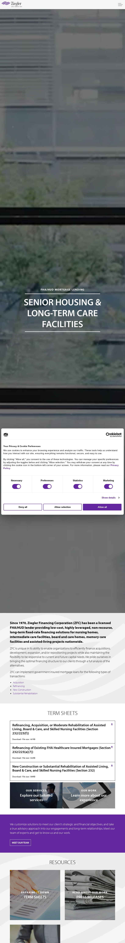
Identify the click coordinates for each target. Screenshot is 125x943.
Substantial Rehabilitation (25, 693)
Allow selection (62, 507)
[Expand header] (120, 4)
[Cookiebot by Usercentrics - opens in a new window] (108, 434)
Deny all (23, 507)
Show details (109, 497)
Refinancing (19, 686)
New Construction (22, 689)
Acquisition (18, 682)
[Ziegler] (12, 5)
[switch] (47, 486)
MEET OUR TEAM (20, 842)
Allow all (102, 507)
